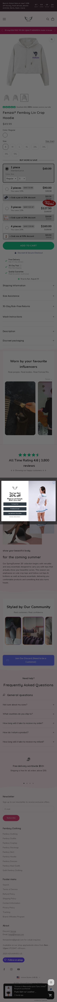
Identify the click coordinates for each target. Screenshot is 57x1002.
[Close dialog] (54, 482)
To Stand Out (14, 504)
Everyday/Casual (15, 508)
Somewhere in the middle (15, 513)
